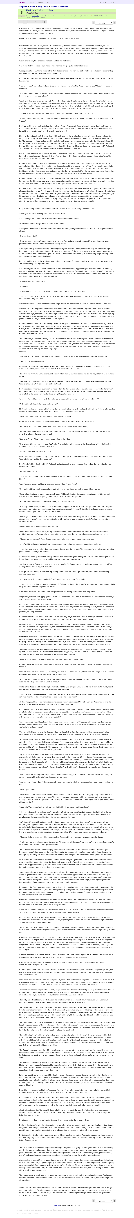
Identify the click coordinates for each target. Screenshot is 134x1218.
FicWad (22, 2)
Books (32, 7)
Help (49, 2)
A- (20, 21)
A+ (30, 21)
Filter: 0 (101, 2)
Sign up (57, 1205)
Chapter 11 (30, 10)
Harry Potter (42, 7)
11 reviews (49, 10)
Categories (22, 7)
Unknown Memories (59, 7)
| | (45, 21)
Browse (31, 2)
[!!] (92, 16)
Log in (112, 2)
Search (41, 2)
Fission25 (40, 10)
